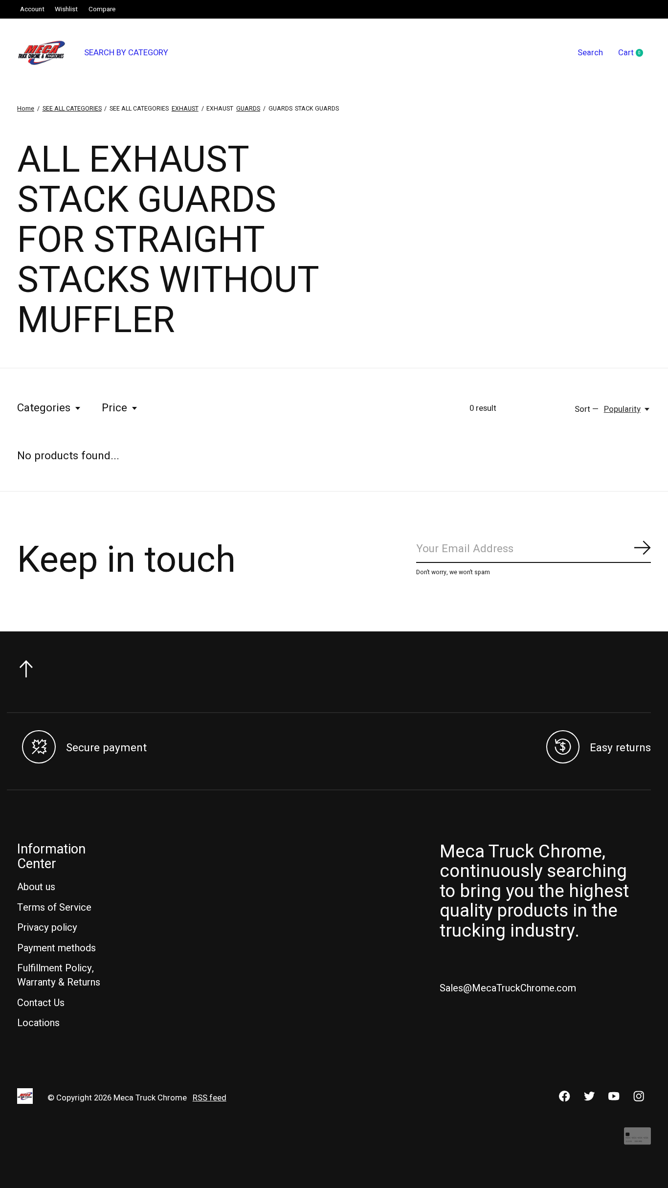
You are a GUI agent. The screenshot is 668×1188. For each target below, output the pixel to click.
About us (36, 887)
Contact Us (41, 1003)
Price (114, 408)
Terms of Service (54, 907)
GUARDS (248, 108)
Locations (38, 1023)
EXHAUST (185, 108)
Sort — (587, 409)
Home (25, 108)
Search (590, 53)
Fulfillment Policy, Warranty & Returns (58, 975)
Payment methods (56, 948)
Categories (43, 408)
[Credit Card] (637, 1141)
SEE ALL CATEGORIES (72, 108)
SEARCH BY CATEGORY (126, 53)
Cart (634, 53)
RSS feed (209, 1098)
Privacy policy (47, 927)
